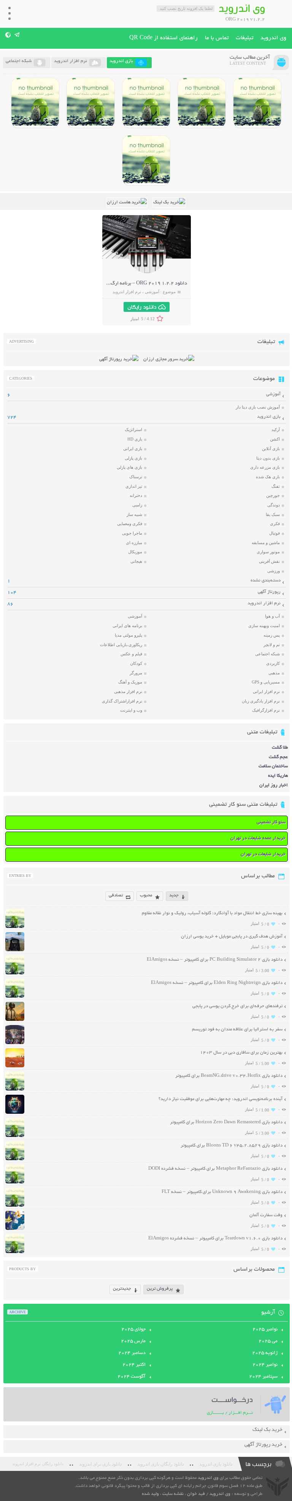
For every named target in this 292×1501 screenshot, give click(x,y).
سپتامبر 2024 (263, 1377)
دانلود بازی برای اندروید (100, 1464)
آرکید (275, 429)
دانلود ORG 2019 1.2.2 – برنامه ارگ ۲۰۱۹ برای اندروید (129, 283)
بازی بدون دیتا (268, 458)
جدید (174, 895)
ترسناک (135, 476)
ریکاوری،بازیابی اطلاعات (121, 644)
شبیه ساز (134, 514)
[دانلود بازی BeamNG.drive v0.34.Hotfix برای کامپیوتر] (146, 102)
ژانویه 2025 (265, 1353)
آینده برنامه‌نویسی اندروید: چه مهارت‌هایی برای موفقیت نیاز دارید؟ (220, 1099)
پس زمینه (271, 635)
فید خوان (196, 1493)
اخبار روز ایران (273, 785)
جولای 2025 (133, 1329)
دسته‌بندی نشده (266, 580)
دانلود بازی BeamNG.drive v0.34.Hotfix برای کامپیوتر (228, 1075)
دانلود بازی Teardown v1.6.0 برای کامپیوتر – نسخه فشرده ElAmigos (215, 1238)
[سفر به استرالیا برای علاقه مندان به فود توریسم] (14, 1043)
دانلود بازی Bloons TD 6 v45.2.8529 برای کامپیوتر (231, 1145)
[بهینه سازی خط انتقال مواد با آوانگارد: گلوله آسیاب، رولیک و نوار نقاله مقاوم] (14, 927)
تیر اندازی (133, 486)
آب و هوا (272, 616)
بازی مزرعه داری (265, 467)
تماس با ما (217, 38)
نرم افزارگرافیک (266, 710)
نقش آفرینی (269, 561)
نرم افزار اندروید (127, 291)
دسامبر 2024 (132, 1353)
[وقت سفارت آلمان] (14, 1228)
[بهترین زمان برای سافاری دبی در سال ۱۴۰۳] (14, 1066)
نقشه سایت (173, 1493)
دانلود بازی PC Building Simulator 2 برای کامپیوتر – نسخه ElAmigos (214, 959)
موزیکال (135, 551)
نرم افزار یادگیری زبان (261, 701)
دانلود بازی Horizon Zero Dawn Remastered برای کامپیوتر (226, 1122)
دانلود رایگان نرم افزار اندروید (37, 1464)
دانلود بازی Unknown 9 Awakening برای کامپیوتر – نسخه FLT (222, 1192)
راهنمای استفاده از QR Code (163, 38)
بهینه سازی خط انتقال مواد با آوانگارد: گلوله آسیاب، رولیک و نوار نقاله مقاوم (212, 913)
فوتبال (274, 533)
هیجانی (136, 561)
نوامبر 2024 (265, 1365)
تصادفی (116, 895)
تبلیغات (244, 38)
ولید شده (150, 1493)
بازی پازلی (133, 458)
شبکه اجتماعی (267, 653)
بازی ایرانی (132, 448)
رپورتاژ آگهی (269, 591)
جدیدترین (122, 1288)
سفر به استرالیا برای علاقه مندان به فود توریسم (237, 1029)
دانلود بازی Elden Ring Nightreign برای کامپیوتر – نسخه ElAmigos (216, 982)
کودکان (136, 663)
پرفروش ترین (160, 1288)
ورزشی (273, 570)
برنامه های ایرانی (127, 625)
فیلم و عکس (131, 653)
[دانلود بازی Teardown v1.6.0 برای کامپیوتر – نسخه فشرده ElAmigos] (14, 1252)
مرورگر (136, 673)
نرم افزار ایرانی (266, 691)
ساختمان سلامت (273, 766)
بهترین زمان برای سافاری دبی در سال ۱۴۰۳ (241, 1052)
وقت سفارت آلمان (265, 1215)
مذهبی (274, 673)
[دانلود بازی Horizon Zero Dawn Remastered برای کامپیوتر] (90, 102)
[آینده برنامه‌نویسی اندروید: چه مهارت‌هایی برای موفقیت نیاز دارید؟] (14, 1112)
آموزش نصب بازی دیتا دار (258, 407)
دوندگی (273, 505)
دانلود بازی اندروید (215, 1464)
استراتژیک (133, 429)
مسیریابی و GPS (266, 682)
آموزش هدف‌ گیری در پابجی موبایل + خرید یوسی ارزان (231, 936)
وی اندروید (273, 38)
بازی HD (134, 439)
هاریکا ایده (278, 775)
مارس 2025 (133, 1341)
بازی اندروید (269, 416)
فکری (275, 523)
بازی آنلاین (271, 448)
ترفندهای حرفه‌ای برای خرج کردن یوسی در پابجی (237, 1006)
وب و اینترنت (131, 710)
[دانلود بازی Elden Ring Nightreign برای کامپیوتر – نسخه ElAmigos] (201, 102)
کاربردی (273, 663)
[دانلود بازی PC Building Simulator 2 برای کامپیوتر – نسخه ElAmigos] (257, 102)
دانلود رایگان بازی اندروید (160, 1464)
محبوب (146, 895)
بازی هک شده (268, 476)
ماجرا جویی (132, 533)
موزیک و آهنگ (130, 682)
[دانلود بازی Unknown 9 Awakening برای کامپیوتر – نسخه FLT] (14, 1205)
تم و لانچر (271, 644)
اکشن (275, 439)
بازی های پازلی (129, 467)
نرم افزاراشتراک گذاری (122, 701)
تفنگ (275, 486)
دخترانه (136, 495)
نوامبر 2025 (265, 1329)
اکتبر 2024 (134, 1365)
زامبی (137, 505)
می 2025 (268, 1341)
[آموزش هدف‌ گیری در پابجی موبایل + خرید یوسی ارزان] (14, 950)
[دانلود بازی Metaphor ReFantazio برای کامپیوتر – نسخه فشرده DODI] (146, 160)
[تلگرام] (17, 34)
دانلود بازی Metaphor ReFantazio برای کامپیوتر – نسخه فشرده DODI (215, 1168)
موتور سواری (268, 551)
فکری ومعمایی (129, 523)
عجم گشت (278, 757)
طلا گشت (280, 747)
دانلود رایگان (141, 306)
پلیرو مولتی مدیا (128, 635)
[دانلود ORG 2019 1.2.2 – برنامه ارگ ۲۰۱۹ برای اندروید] (147, 272)
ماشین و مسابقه (266, 542)
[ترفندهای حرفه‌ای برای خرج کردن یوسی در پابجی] (14, 1019)
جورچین (273, 495)
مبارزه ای (134, 542)
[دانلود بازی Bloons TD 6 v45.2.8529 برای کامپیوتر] (35, 102)
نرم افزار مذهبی (128, 691)
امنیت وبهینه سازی (264, 625)
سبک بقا (273, 514)
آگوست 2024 (131, 1377)
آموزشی (152, 291)
